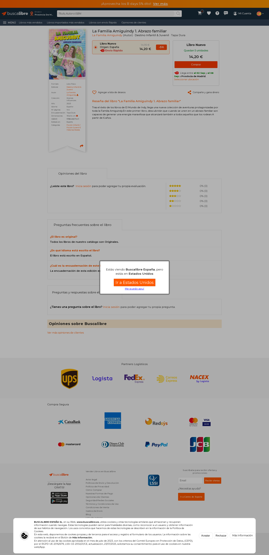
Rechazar (221, 535)
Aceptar (205, 535)
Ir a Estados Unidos (135, 282)
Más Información (242, 535)
